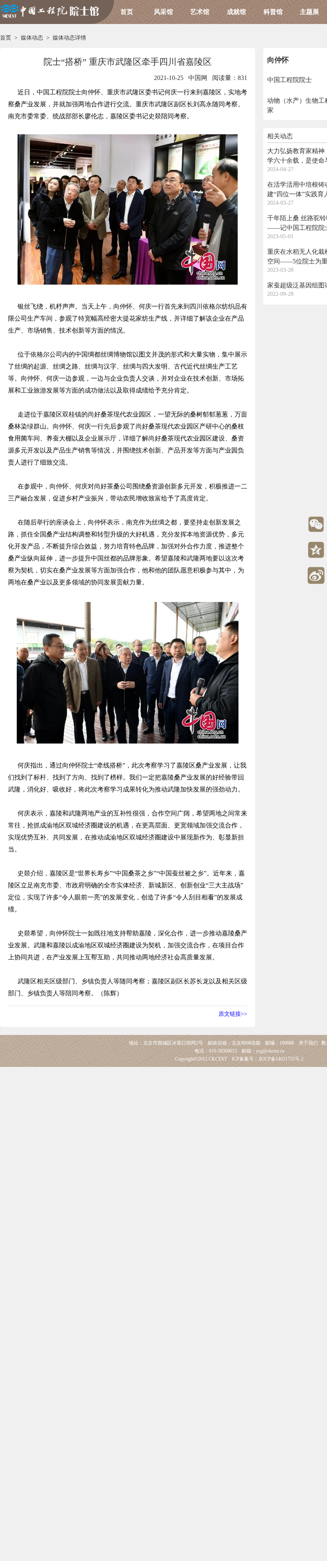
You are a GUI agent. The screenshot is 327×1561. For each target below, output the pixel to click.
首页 (126, 11)
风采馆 (163, 11)
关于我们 (308, 1043)
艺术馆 (199, 11)
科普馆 (273, 11)
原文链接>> (233, 1014)
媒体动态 (32, 38)
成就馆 (236, 11)
